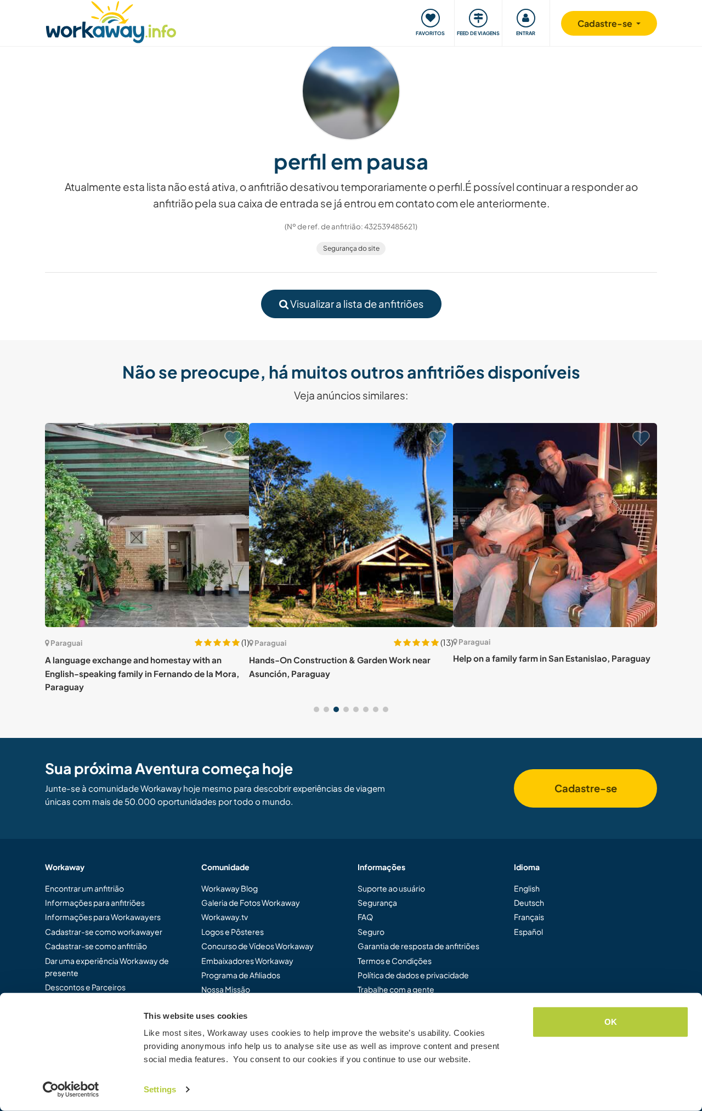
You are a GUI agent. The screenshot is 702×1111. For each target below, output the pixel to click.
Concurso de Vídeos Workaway (257, 946)
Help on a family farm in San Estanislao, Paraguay (551, 658)
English (527, 888)
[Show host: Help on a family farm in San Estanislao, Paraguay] (555, 525)
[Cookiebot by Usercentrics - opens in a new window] (71, 1089)
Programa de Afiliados (240, 975)
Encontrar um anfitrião (84, 888)
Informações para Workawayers (103, 917)
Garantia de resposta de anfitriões (418, 946)
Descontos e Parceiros (85, 987)
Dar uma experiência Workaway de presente (107, 967)
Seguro (371, 932)
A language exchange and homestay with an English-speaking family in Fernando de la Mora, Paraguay (142, 673)
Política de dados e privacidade (413, 975)
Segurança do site (351, 248)
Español (528, 932)
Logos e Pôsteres (232, 932)
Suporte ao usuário (391, 888)
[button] (316, 709)
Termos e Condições (395, 961)
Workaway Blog (229, 888)
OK (610, 1022)
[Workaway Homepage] (111, 20)
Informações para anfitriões (95, 902)
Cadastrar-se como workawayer (103, 932)
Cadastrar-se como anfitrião (96, 946)
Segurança (377, 902)
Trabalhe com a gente (396, 989)
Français (529, 917)
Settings (160, 1089)
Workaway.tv (224, 917)
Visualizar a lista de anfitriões (355, 303)
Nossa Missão (225, 989)
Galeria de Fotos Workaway (250, 902)
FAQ (365, 917)
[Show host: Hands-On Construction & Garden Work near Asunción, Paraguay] (351, 525)
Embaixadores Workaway (247, 961)
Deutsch (529, 902)
